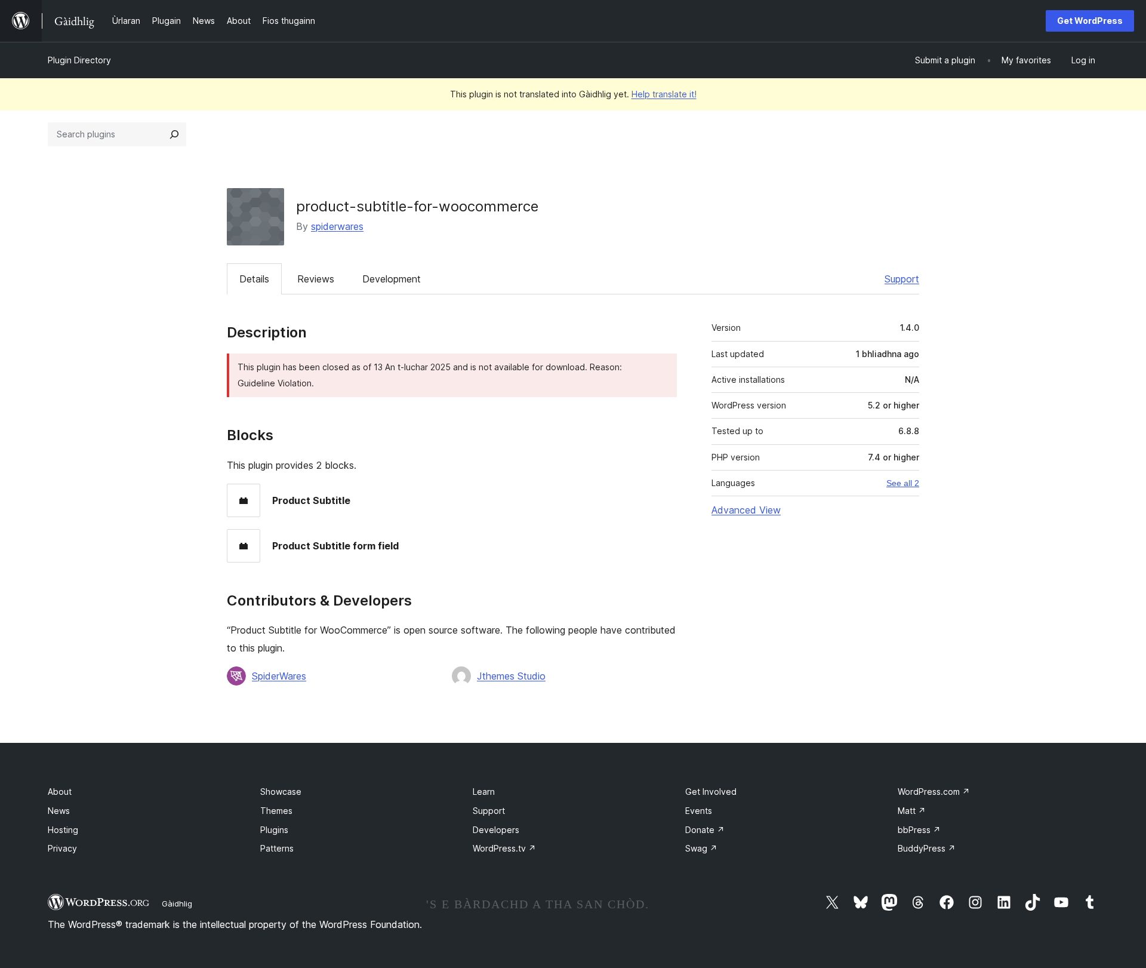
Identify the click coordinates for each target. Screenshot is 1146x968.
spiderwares (337, 226)
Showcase (280, 791)
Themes (276, 811)
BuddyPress (927, 848)
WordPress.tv (504, 848)
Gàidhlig (177, 903)
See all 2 (902, 483)
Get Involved (711, 791)
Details (254, 279)
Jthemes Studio (511, 676)
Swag (701, 848)
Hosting (63, 830)
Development (391, 279)
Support (902, 279)
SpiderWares (279, 676)
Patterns (277, 848)
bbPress (919, 830)
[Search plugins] (174, 134)
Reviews (315, 279)
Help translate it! (664, 94)
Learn (484, 791)
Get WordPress (1090, 21)
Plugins (274, 830)
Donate (705, 830)
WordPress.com (934, 791)
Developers (496, 830)
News (59, 811)
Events (698, 811)
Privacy (62, 848)
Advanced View (746, 510)
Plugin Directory (79, 60)
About (60, 791)
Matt (912, 811)
